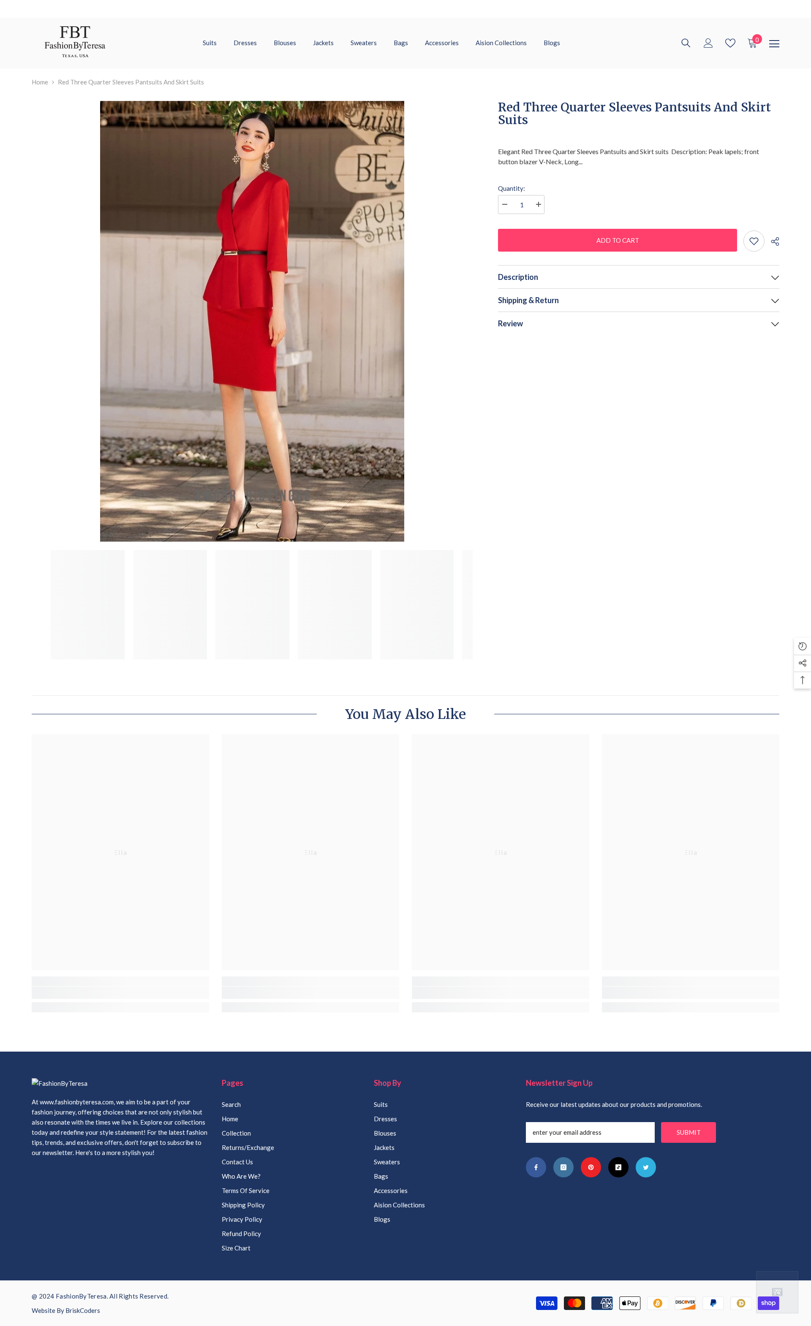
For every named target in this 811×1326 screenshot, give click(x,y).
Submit (689, 1132)
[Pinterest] (591, 1167)
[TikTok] (618, 1167)
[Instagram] (563, 1167)
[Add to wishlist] (754, 241)
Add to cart (617, 240)
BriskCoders (82, 1310)
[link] (120, 993)
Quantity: (511, 188)
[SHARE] (772, 241)
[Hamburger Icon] (774, 44)
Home (40, 82)
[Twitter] (646, 1167)
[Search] (685, 43)
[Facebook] (536, 1167)
